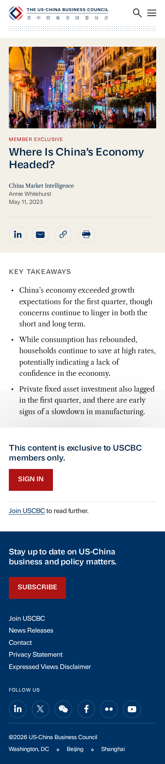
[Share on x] (41, 709)
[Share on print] (86, 235)
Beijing (75, 750)
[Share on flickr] (109, 709)
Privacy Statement (36, 655)
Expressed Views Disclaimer (50, 667)
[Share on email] (41, 235)
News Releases (31, 631)
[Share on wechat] (63, 709)
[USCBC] (58, 13)
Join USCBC (27, 511)
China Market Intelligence (41, 186)
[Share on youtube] (132, 709)
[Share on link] (63, 235)
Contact (20, 643)
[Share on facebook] (86, 709)
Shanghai (113, 750)
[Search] (137, 14)
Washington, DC (29, 750)
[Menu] (151, 14)
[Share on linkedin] (17, 235)
